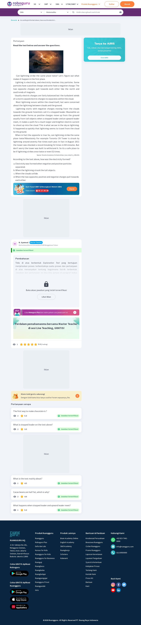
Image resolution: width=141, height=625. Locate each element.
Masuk (127, 4)
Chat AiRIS (104, 58)
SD (35, 4)
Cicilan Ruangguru (93, 546)
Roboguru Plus (41, 542)
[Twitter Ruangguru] (124, 584)
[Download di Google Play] (20, 573)
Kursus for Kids (41, 550)
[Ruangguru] (15, 534)
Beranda (14, 20)
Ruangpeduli (40, 586)
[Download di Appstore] (20, 599)
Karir (88, 586)
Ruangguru (39, 538)
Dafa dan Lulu (40, 546)
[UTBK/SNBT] (77, 4)
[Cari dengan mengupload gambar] (120, 12)
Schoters (64, 554)
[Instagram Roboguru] (113, 584)
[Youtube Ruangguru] (113, 590)
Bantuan (89, 582)
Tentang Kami (91, 570)
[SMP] (50, 4)
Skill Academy (66, 546)
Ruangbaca (39, 566)
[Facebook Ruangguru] (118, 584)
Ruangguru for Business (45, 558)
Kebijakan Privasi (93, 566)
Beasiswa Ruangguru (94, 542)
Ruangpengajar (41, 578)
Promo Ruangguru (93, 550)
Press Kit (89, 578)
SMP (46, 4)
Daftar (111, 4)
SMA (57, 4)
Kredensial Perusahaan (95, 538)
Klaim (71, 189)
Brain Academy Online (69, 538)
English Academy (67, 542)
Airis (37, 590)
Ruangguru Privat (42, 582)
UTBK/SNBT (71, 4)
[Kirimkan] (73, 12)
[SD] (39, 4)
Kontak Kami (91, 574)
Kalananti (64, 558)
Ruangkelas (40, 570)
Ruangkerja (65, 550)
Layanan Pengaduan (94, 558)
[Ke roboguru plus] (46, 312)
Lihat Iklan (46, 297)
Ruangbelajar (40, 574)
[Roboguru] (19, 4)
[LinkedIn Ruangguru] (118, 590)
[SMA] (62, 4)
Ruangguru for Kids (43, 554)
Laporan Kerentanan (94, 554)
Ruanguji (38, 562)
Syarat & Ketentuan (94, 562)
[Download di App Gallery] (20, 606)
